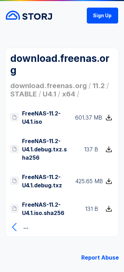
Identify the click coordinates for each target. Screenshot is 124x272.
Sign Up (102, 15)
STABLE (23, 94)
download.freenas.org (48, 86)
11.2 (99, 86)
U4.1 (49, 94)
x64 (68, 94)
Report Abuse (100, 257)
